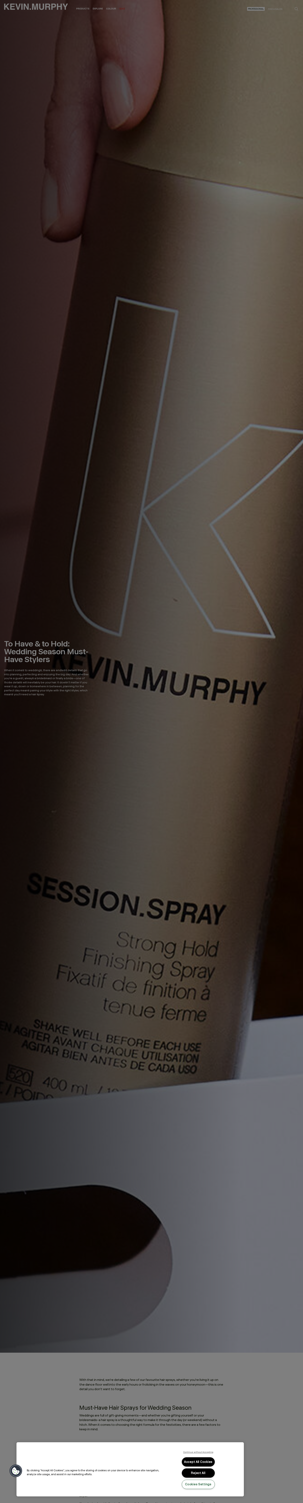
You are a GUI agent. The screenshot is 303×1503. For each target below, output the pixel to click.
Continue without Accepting (198, 1452)
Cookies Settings (198, 1484)
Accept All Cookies (198, 1462)
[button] (15, 1470)
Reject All (198, 1473)
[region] (130, 1469)
